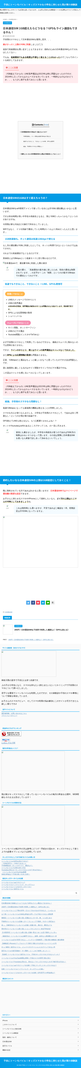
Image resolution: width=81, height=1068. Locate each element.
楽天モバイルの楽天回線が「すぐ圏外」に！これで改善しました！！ (25, 951)
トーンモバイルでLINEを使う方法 (13, 868)
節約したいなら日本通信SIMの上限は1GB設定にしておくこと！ (41, 154)
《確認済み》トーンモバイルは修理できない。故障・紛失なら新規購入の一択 (29, 936)
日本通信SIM (8, 612)
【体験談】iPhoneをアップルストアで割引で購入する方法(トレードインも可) (29, 943)
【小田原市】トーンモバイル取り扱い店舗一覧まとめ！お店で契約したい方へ (29, 932)
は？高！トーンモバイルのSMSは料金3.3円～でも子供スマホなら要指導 (27, 914)
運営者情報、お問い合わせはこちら (14, 713)
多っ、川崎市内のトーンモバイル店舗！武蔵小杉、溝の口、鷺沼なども (26, 925)
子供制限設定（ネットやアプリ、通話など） (17, 865)
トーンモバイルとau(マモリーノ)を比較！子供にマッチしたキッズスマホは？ (29, 965)
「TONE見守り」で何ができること (13, 863)
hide (46, 125)
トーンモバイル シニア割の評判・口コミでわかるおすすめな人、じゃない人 (28, 910)
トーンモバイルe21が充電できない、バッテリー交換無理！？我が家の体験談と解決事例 (32, 940)
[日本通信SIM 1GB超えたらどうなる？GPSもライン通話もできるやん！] (43, 603)
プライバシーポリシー (9, 716)
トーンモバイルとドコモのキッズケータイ (16, 887)
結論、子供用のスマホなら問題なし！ (33, 146)
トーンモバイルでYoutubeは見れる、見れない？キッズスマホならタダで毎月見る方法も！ (33, 962)
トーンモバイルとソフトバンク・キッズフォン (18, 885)
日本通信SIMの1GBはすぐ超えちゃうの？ (34, 132)
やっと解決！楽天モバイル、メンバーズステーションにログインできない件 (28, 947)
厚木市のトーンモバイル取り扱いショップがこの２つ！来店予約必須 (25, 929)
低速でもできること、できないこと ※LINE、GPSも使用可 (38, 141)
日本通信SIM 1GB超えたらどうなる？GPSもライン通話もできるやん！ (26, 903)
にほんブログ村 (8, 743)
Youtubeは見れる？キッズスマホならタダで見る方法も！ (21, 870)
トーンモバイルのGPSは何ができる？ (14, 861)
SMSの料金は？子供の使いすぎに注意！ (15, 874)
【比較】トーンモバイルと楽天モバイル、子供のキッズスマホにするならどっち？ (30, 954)
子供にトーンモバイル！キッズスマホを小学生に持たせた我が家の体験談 (40, 4)
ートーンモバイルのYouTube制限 (14, 872)
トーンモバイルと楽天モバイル (12, 889)
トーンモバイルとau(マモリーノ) (13, 882)
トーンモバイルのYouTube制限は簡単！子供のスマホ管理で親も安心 (26, 958)
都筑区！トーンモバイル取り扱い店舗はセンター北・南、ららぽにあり (26, 918)
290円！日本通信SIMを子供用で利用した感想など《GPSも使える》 (41, 630)
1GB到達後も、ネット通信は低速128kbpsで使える (37, 136)
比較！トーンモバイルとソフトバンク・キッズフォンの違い (22, 969)
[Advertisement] (40, 102)
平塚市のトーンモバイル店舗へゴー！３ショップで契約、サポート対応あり (28, 921)
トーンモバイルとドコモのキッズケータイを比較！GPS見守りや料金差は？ (28, 973)
